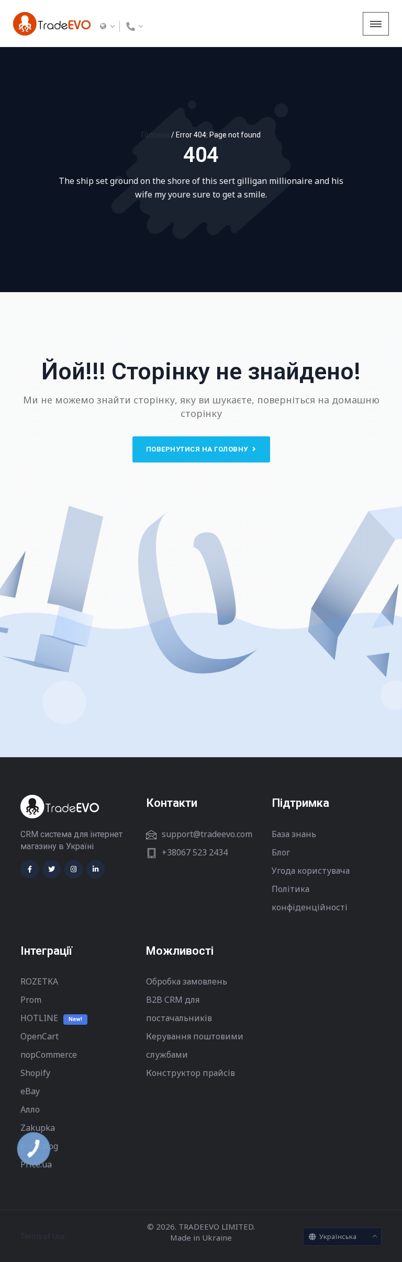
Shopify (35, 1073)
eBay (30, 1091)
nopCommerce (48, 1054)
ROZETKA (39, 981)
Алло (30, 1109)
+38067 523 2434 (195, 852)
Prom (30, 999)
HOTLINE (39, 1018)
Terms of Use (42, 1236)
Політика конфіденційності (310, 898)
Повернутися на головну (198, 449)
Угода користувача (311, 870)
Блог (281, 852)
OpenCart (39, 1036)
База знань (294, 834)
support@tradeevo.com (207, 834)
